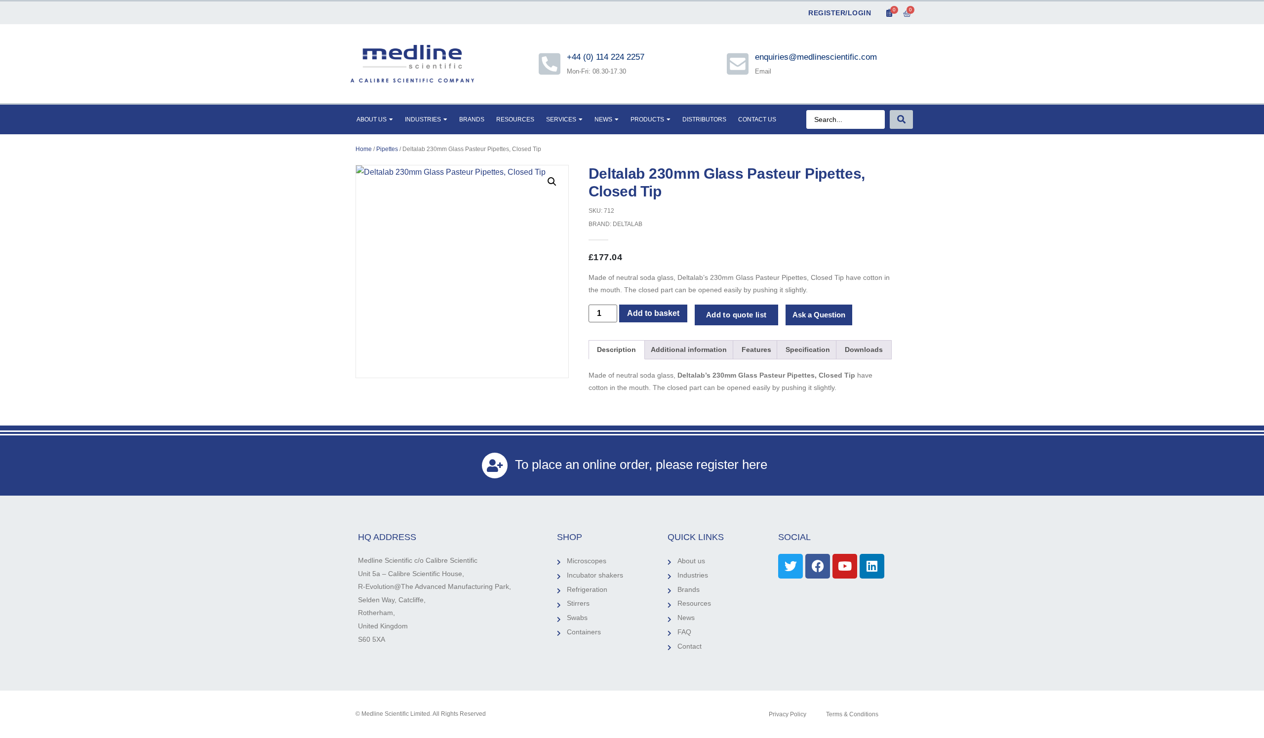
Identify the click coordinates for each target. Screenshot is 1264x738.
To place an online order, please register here (641, 464)
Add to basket (653, 313)
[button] (552, 182)
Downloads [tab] (864, 349)
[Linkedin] (872, 566)
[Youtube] (844, 566)
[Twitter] (790, 566)
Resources (515, 119)
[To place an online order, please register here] (495, 465)
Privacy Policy (787, 714)
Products (647, 119)
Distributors (704, 119)
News (603, 119)
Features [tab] (756, 349)
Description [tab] (616, 349)
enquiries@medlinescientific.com (816, 57)
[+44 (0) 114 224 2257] (549, 63)
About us (371, 119)
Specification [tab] (808, 349)
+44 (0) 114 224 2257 (606, 57)
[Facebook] (817, 566)
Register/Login (839, 13)
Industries (423, 119)
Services (561, 119)
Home (364, 149)
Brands (471, 119)
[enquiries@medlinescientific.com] (737, 63)
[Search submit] (901, 119)
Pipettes (387, 149)
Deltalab (627, 224)
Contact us (757, 119)
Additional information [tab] (689, 349)
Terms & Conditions (852, 714)
